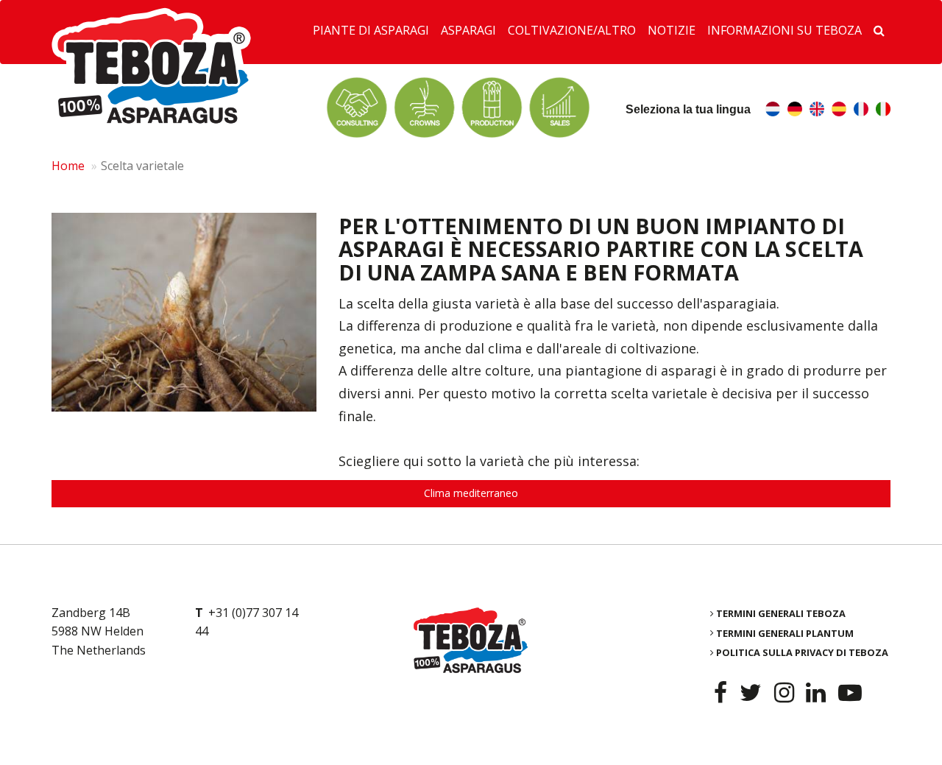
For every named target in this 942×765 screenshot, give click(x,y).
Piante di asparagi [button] (371, 30)
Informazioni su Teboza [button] (784, 30)
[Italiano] (883, 111)
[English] (817, 111)
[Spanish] (839, 111)
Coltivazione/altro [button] (572, 30)
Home (68, 166)
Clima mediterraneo (471, 493)
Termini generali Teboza (780, 613)
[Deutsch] (794, 111)
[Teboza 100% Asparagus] (470, 640)
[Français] (861, 111)
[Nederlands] (772, 111)
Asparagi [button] (468, 30)
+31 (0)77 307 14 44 (246, 622)
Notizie (671, 30)
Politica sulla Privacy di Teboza (802, 652)
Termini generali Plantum (784, 632)
